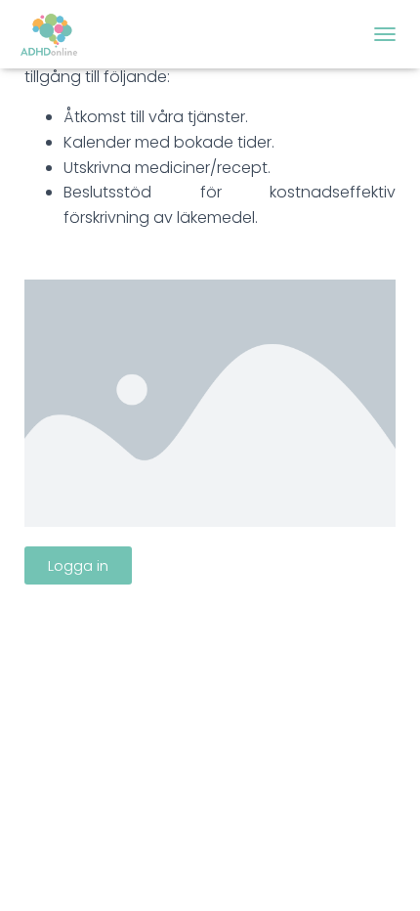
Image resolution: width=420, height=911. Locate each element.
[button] (78, 565)
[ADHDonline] (59, 34)
